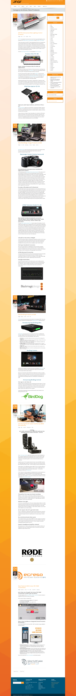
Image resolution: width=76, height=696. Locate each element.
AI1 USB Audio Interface (24, 455)
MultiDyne (52, 54)
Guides (40, 684)
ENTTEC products (38, 51)
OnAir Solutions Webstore (25, 51)
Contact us (31, 695)
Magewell (52, 50)
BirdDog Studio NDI (35, 320)
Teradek (51, 68)
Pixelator (27, 36)
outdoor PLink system (40, 40)
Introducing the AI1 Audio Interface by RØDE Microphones (31, 424)
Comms (25, 316)
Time (34, 6)
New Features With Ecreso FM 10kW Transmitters (28, 586)
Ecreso (26, 589)
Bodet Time (52, 35)
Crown (51, 38)
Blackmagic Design (53, 34)
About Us (44, 6)
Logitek (51, 55)
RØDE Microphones (53, 60)
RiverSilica (52, 59)
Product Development (42, 687)
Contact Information (54, 683)
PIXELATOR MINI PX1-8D (34, 76)
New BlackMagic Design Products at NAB (30, 143)
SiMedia (51, 64)
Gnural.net (52, 42)
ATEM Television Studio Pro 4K (26, 223)
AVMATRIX (52, 30)
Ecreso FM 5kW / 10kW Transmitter (32, 595)
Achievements (41, 682)
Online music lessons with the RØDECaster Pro (55, 77)
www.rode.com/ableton (27, 476)
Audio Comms (41, 368)
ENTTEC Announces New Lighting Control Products (30, 33)
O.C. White (52, 56)
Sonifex (51, 66)
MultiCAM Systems (53, 52)
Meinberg (52, 51)
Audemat (52, 27)
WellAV (51, 70)
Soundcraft (52, 67)
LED (24, 36)
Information (40, 685)
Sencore (51, 63)
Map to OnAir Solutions (55, 682)
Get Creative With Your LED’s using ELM (55, 87)
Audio (21, 427)
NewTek (51, 48)
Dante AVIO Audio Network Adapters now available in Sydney (55, 80)
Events (40, 683)
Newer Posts (16, 671)
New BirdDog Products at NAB (27, 314)
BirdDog (22, 316)
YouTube (52, 687)
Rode (32, 427)
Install (39, 6)
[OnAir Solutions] (25, 2)
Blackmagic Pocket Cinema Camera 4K (32, 172)
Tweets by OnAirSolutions (52, 101)
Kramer (51, 47)
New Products (41, 686)
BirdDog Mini (20, 333)
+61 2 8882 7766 (60, 0)
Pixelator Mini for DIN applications (28, 40)
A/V (26, 6)
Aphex (51, 26)
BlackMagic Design (21, 149)
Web (30, 6)
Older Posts (22, 671)
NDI (30, 316)
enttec (22, 36)
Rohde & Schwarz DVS (54, 62)
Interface (24, 427)
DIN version (31, 70)
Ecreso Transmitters (29, 655)
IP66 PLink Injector (21, 107)
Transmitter (34, 589)
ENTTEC (19, 39)
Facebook (53, 684)
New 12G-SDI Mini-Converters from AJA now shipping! (55, 85)
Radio (23, 6)
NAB (28, 316)
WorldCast (38, 589)
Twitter (52, 685)
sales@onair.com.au (51, 0)
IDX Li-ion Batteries (53, 43)
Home (15, 6)
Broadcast (22, 589)
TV (18, 6)
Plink (30, 36)
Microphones (29, 427)
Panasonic (52, 58)
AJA (51, 25)
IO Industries (52, 46)
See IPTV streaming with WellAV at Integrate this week (55, 83)
